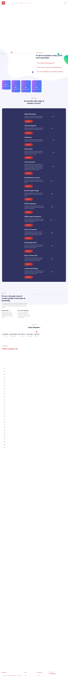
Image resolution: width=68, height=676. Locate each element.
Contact (29, 3)
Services (21, 3)
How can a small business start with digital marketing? (50, 71)
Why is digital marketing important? (46, 63)
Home (13, 3)
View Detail (28, 121)
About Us (17, 3)
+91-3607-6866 (52, 673)
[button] (51, 63)
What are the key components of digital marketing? (49, 67)
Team (26, 3)
